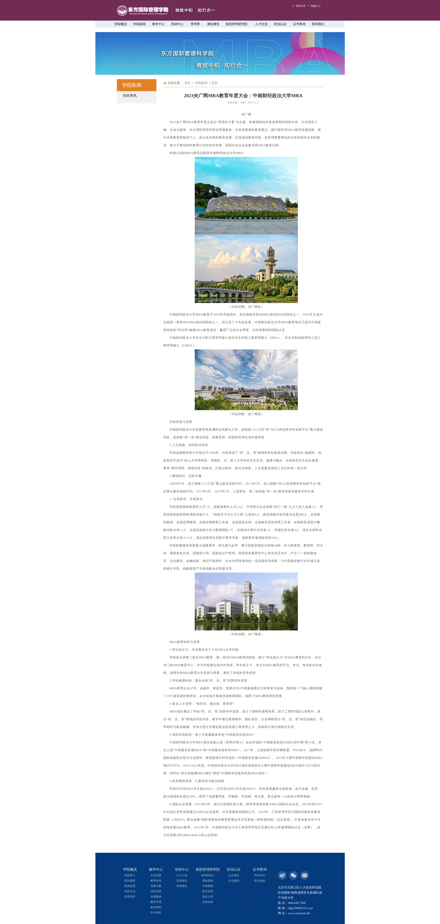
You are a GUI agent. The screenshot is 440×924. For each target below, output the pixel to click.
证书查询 (299, 24)
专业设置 (155, 875)
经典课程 (181, 886)
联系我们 (318, 24)
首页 (187, 83)
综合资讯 (130, 95)
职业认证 (280, 24)
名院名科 (207, 901)
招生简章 (155, 891)
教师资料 (155, 907)
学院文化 (129, 891)
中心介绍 (181, 875)
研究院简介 (208, 875)
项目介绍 (207, 896)
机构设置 (129, 886)
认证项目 (233, 875)
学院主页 (300, 6)
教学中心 (158, 24)
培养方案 (155, 886)
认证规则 (233, 880)
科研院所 (129, 896)
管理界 (195, 24)
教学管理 (155, 901)
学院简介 (129, 875)
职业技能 (259, 880)
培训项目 (181, 880)
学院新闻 (139, 24)
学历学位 (259, 875)
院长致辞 (129, 880)
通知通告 (213, 24)
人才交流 (261, 24)
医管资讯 (207, 891)
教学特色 (155, 880)
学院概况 (120, 24)
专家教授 (155, 896)
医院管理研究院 (236, 24)
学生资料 (155, 912)
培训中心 (177, 24)
